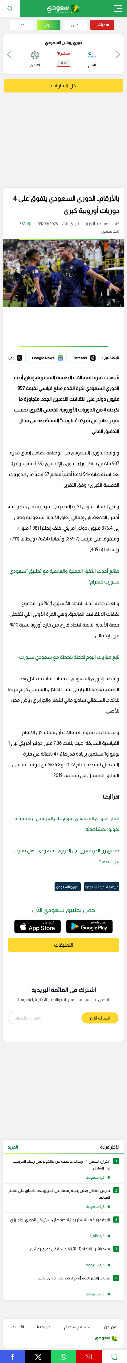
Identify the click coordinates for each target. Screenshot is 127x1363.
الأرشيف (17, 1327)
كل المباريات (63, 85)
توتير (21, 357)
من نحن (110, 1327)
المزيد (13, 1147)
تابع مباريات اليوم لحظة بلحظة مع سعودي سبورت (69, 657)
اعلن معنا (44, 1327)
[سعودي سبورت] (63, 8)
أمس (75, 25)
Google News (53, 357)
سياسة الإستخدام (77, 1327)
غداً (21, 25)
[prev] (118, 54)
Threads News (85, 357)
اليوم (48, 25)
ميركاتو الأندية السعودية (101, 887)
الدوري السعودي (67, 887)
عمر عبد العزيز (97, 223)
